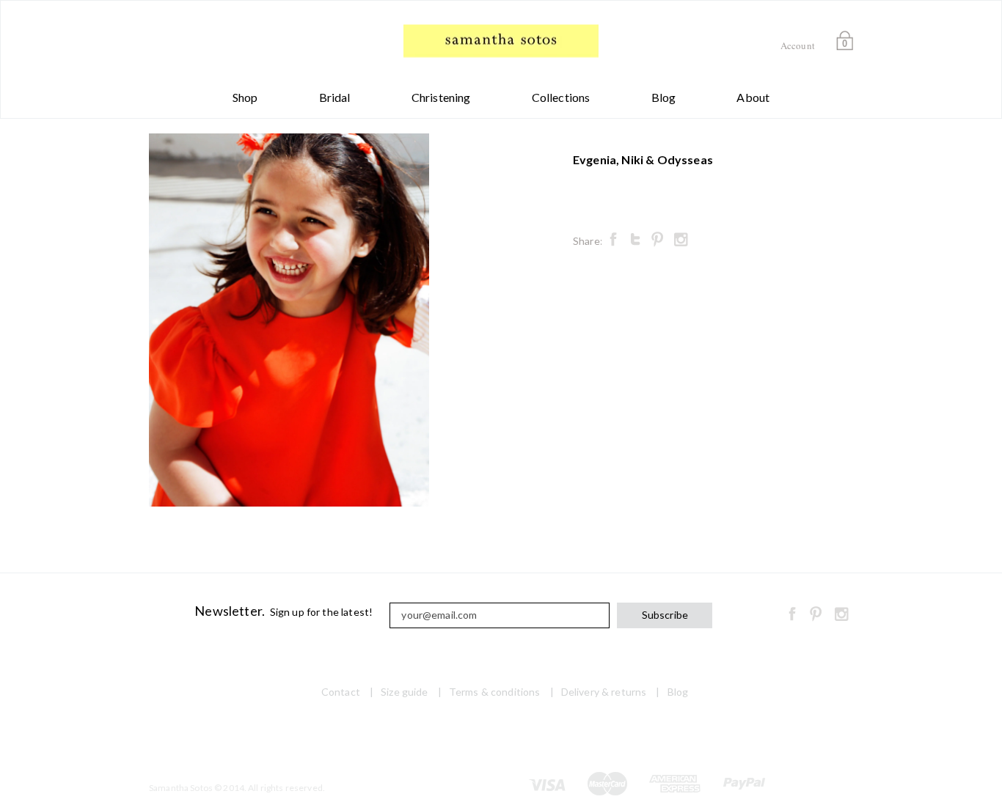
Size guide (404, 691)
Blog (663, 97)
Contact (340, 691)
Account (797, 45)
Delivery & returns (604, 691)
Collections (561, 97)
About (752, 97)
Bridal (335, 97)
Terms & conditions (495, 691)
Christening (441, 97)
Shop (245, 97)
